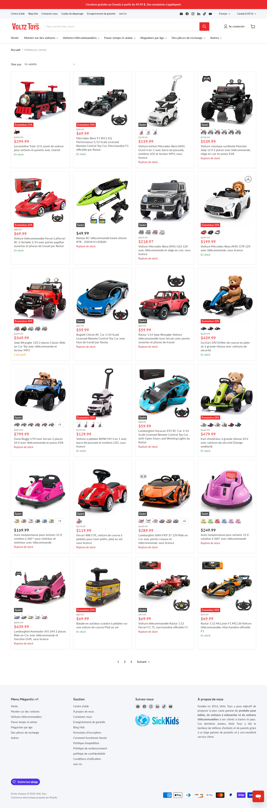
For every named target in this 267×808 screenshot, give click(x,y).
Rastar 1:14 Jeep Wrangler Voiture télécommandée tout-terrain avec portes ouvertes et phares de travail (164, 338)
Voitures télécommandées (80, 37)
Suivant (142, 661)
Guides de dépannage (72, 13)
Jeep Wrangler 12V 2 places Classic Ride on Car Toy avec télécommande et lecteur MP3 (39, 346)
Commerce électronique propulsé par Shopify (34, 797)
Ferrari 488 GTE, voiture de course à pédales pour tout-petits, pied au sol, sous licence (99, 538)
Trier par (16, 64)
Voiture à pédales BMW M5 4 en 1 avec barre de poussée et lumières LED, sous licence (101, 442)
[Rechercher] (204, 26)
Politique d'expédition (86, 743)
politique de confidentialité (89, 753)
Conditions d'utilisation (87, 758)
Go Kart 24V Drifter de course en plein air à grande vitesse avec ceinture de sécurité (225, 346)
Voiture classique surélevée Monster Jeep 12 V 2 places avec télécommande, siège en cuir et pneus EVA (226, 149)
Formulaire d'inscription (87, 732)
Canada (245, 13)
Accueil (15, 49)
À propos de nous (83, 711)
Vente (15, 37)
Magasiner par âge (152, 37)
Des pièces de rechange (187, 37)
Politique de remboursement (90, 748)
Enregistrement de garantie (101, 13)
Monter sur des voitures (40, 37)
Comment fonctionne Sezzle (90, 737)
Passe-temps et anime (119, 37)
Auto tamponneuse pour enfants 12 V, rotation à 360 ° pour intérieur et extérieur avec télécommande (38, 538)
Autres (215, 37)
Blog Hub (33, 13)
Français (223, 13)
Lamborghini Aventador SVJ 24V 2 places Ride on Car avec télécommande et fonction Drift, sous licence (40, 635)
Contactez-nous (49, 13)
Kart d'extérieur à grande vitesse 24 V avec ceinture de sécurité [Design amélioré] (224, 442)
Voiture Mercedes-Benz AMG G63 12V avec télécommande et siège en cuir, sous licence (164, 250)
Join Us (123, 13)
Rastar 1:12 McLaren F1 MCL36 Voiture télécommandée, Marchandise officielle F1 (226, 627)
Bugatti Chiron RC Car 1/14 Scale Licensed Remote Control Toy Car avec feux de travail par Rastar (100, 338)
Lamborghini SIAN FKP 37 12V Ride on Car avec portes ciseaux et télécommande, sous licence (163, 538)
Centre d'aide (18, 13)
